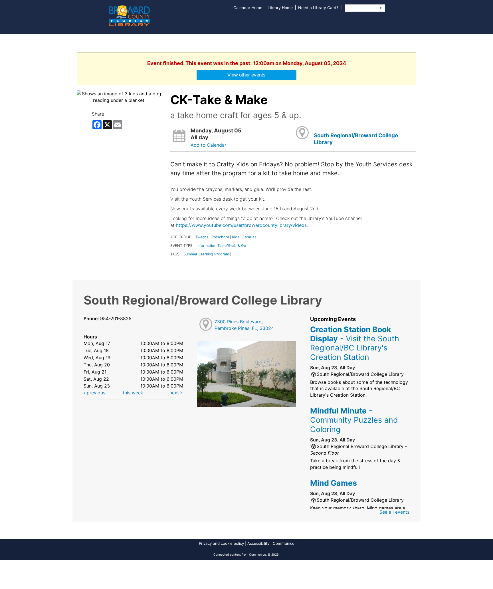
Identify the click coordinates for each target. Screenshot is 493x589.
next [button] (174, 393)
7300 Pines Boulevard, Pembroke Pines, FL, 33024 (244, 325)
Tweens (201, 237)
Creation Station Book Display (354, 343)
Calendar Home (247, 7)
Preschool (220, 237)
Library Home (280, 7)
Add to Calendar (208, 145)
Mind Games (333, 482)
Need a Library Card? (318, 7)
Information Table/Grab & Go (221, 245)
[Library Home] (129, 15)
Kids (235, 237)
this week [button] (133, 393)
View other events (246, 75)
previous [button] (95, 393)
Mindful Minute (354, 420)
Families (249, 237)
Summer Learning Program (206, 254)
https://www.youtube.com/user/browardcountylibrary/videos (241, 225)
